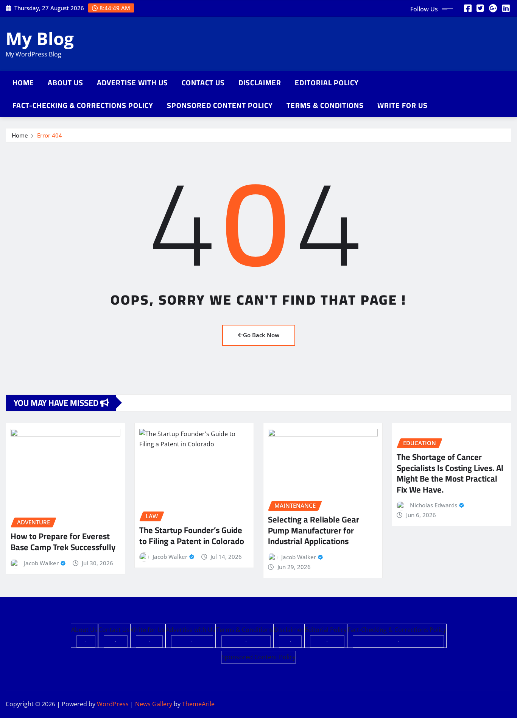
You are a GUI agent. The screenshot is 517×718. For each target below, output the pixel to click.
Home (23, 82)
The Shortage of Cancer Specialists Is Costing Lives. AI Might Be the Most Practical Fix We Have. (450, 473)
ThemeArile (198, 704)
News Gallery (153, 704)
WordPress (113, 704)
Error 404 (49, 135)
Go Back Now (261, 335)
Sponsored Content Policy (220, 105)
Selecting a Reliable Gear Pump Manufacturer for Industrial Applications (313, 530)
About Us (65, 82)
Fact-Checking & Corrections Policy (82, 105)
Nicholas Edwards (433, 505)
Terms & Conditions (325, 105)
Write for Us (402, 105)
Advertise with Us (132, 82)
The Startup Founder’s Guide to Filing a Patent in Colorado (191, 535)
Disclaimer (259, 82)
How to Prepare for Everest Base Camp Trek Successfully (63, 541)
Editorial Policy (327, 82)
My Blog (40, 38)
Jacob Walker (41, 563)
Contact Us (203, 82)
